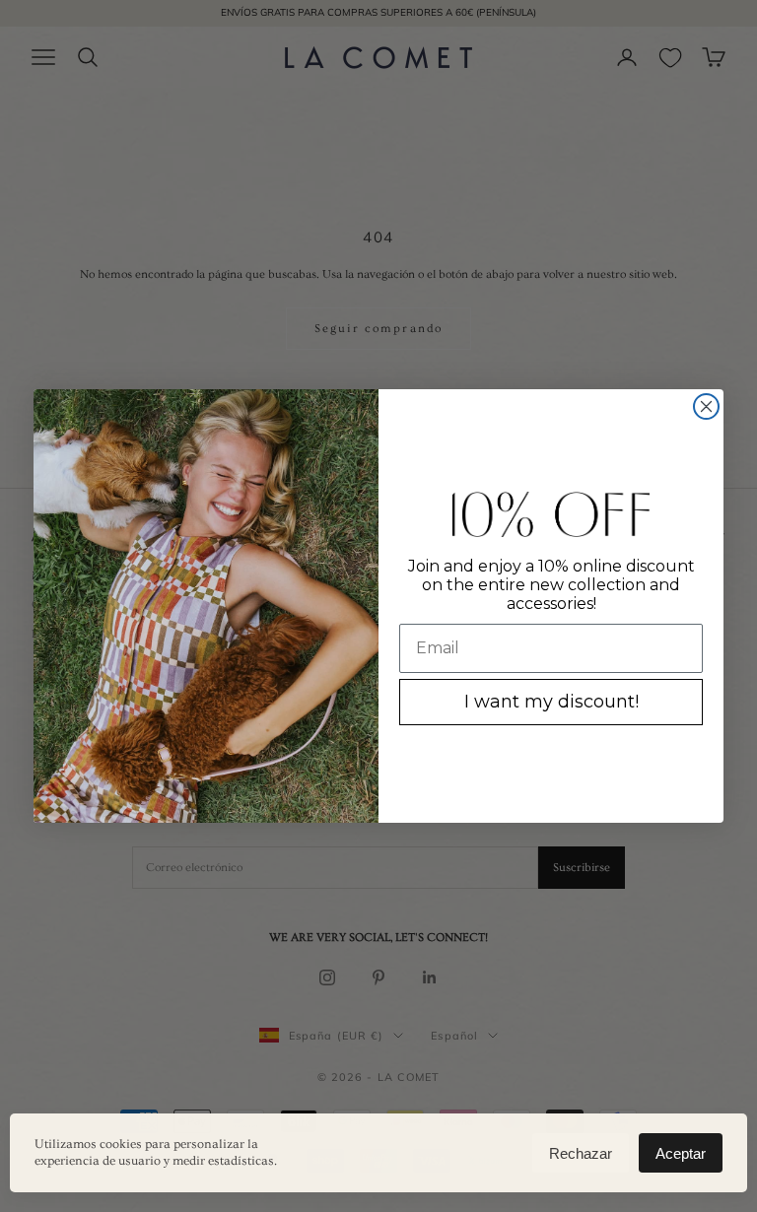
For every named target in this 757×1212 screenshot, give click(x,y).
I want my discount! (551, 701)
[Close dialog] (706, 406)
